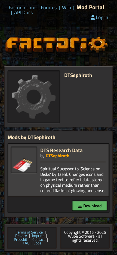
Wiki (66, 7)
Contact (38, 240)
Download (92, 205)
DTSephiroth (57, 155)
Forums (49, 7)
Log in (102, 17)
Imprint (38, 236)
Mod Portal (90, 7)
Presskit (20, 240)
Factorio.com (22, 7)
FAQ (26, 243)
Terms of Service (29, 232)
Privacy (21, 236)
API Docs (23, 12)
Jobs (38, 243)
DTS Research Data (61, 150)
